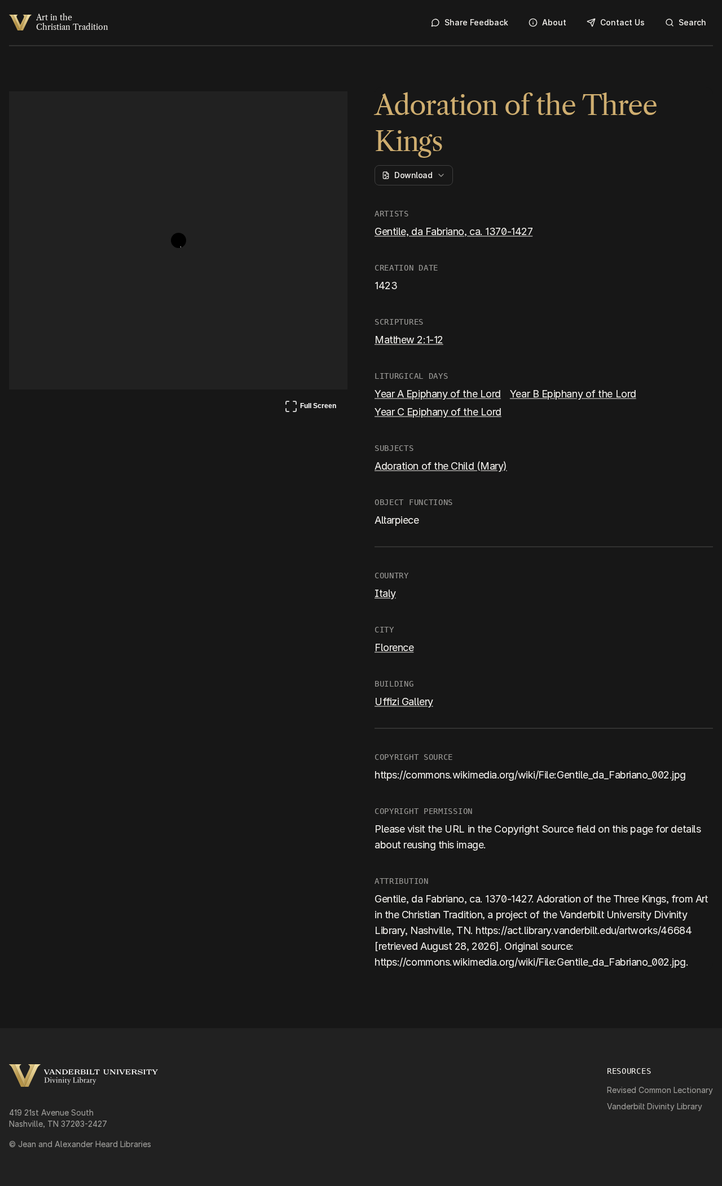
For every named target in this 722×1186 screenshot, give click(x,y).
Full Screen (310, 408)
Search (692, 22)
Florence (394, 647)
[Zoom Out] (323, 110)
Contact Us (622, 22)
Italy (385, 593)
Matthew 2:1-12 (409, 340)
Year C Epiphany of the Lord (438, 412)
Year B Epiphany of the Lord (573, 394)
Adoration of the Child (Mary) (441, 466)
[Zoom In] (296, 110)
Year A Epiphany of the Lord (438, 394)
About (554, 22)
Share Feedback (476, 22)
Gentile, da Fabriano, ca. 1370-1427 (453, 231)
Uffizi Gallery (404, 701)
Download (413, 175)
